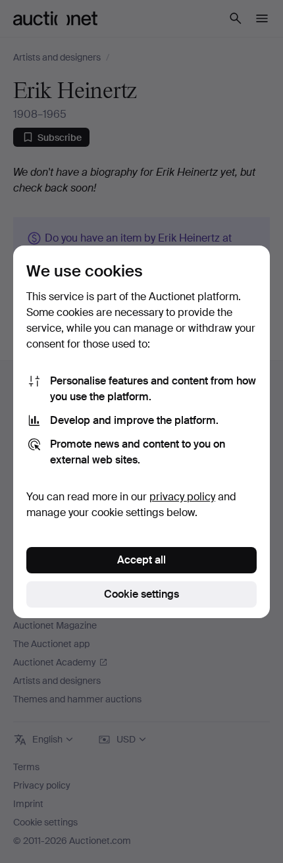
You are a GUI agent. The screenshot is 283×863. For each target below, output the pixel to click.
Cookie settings (141, 594)
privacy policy (182, 497)
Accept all (141, 560)
